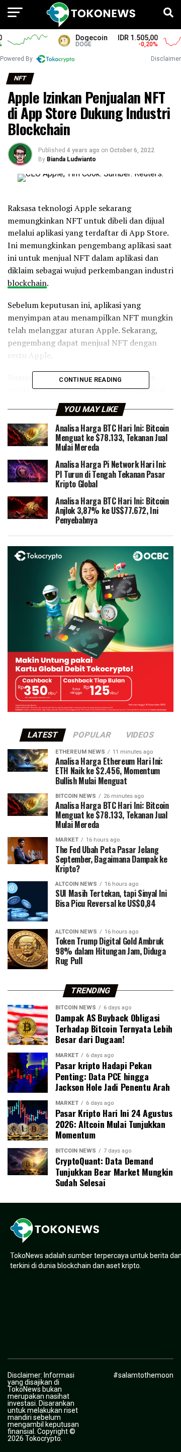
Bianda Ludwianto (71, 159)
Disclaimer (166, 59)
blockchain (27, 282)
